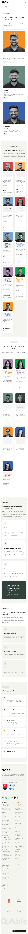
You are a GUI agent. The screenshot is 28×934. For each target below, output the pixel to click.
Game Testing (17, 816)
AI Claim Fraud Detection (20, 846)
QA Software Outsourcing (7, 870)
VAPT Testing (4, 825)
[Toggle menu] (25, 2)
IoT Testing (17, 822)
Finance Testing (18, 805)
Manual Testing (5, 812)
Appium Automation (6, 843)
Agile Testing (4, 832)
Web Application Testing (7, 855)
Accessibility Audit (5, 820)
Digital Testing (5, 835)
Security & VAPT (5, 824)
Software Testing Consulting (5, 878)
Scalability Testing (5, 831)
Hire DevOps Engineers (6, 876)
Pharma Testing (18, 813)
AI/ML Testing (17, 820)
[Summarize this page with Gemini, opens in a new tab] (17, 797)
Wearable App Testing (6, 858)
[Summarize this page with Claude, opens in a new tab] (12, 797)
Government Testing (19, 812)
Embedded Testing (18, 843)
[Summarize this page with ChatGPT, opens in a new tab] (6, 797)
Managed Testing (5, 865)
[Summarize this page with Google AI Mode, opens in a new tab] (3, 797)
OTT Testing (4, 859)
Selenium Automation (6, 839)
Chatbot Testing (18, 823)
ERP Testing (17, 827)
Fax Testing (17, 847)
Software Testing (5, 805)
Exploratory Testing (6, 813)
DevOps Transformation (7, 888)
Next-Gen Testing (18, 826)
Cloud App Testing (18, 832)
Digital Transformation (6, 879)
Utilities (16, 858)
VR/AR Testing (17, 824)
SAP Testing (17, 835)
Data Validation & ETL (19, 842)
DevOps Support (5, 886)
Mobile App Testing (6, 851)
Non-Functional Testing (6, 828)
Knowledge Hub (18, 851)
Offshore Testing (5, 872)
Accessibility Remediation (7, 821)
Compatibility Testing (6, 829)
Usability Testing (5, 816)
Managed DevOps (6, 885)
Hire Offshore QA (5, 873)
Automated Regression (7, 846)
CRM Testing (17, 828)
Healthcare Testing (18, 804)
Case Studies (17, 855)
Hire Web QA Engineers (7, 874)
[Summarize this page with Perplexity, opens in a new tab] (9, 797)
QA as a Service (5, 866)
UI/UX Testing (4, 817)
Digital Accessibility (6, 823)
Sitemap (8, 931)
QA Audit (4, 869)
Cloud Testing (17, 831)
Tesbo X (16, 862)
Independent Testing (6, 808)
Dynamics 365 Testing (19, 838)
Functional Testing (5, 804)
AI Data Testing (18, 834)
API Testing (4, 847)
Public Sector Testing (19, 809)
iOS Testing (4, 854)
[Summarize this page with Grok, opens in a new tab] (15, 797)
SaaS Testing (17, 808)
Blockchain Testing (18, 830)
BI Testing (17, 839)
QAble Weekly (18, 854)
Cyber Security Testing (6, 809)
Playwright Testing (5, 842)
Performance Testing (6, 827)
